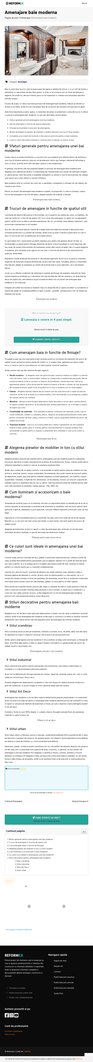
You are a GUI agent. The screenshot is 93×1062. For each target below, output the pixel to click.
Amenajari (26, 18)
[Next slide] (64, 906)
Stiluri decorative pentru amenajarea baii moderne (29, 858)
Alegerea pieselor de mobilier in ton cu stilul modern (31, 848)
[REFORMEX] (46, 886)
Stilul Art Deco (23, 867)
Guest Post (58, 993)
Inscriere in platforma (13, 1031)
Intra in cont (10, 1034)
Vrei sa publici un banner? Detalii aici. (18, 929)
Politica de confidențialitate (20, 997)
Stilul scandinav (23, 861)
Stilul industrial (23, 864)
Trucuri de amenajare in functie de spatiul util (28, 842)
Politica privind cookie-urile (20, 993)
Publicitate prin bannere (64, 988)
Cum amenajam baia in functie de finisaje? (26, 845)
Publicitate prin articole (64, 982)
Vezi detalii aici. (58, 792)
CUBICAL (27, 1051)
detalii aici (79, 1059)
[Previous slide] (29, 906)
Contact (57, 971)
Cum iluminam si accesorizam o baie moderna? (28, 851)
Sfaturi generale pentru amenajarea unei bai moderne (31, 839)
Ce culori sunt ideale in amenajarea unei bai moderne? (31, 855)
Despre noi (58, 966)
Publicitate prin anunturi (64, 977)
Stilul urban (21, 870)
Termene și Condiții (17, 988)
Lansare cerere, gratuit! (47, 339)
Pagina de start (12, 18)
